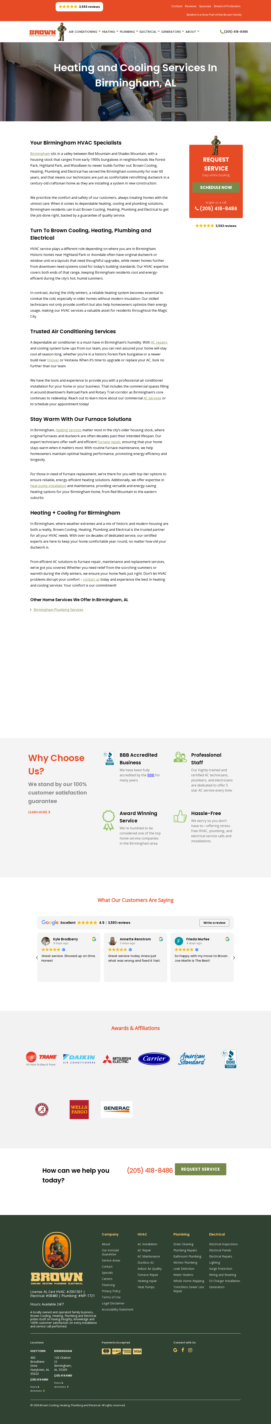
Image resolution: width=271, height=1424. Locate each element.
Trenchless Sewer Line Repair (188, 1289)
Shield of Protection (227, 6)
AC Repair (144, 1250)
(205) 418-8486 (218, 208)
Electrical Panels (220, 1250)
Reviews (190, 6)
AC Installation (147, 1244)
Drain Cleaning (183, 1244)
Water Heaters (183, 1275)
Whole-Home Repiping (188, 1281)
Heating (108, 32)
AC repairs (159, 342)
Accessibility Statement (117, 1309)
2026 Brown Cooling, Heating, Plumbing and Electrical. (67, 1405)
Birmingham (40, 153)
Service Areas (111, 1260)
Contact (176, 6)
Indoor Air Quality (150, 1269)
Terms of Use (111, 1297)
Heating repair (147, 1281)
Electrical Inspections (223, 1244)
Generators (171, 32)
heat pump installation (48, 485)
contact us (91, 579)
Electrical (148, 32)
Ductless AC (146, 1262)
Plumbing (127, 32)
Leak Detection (183, 1269)
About (190, 32)
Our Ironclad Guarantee (110, 1252)
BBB (150, 775)
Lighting (214, 1262)
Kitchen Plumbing (185, 1262)
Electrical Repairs (220, 1256)
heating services (69, 430)
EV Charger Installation (224, 1281)
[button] (234, 957)
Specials (205, 6)
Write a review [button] (214, 923)
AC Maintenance (149, 1256)
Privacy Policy (111, 1291)
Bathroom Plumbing (187, 1256)
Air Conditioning (83, 32)
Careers (107, 1279)
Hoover (53, 360)
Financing (108, 1285)
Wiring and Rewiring (222, 1275)
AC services (152, 398)
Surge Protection (220, 1269)
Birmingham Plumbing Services (58, 609)
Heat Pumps (146, 1287)
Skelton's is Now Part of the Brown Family (214, 15)
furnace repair (109, 442)
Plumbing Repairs (185, 1250)
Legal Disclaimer (113, 1303)
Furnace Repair (148, 1275)
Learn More (38, 812)
